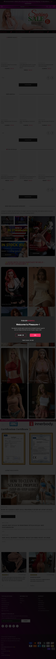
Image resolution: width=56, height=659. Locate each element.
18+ (35, 335)
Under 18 (21, 335)
